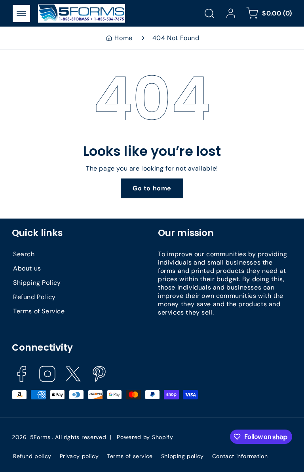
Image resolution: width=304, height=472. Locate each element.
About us (27, 268)
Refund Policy (34, 297)
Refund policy (32, 456)
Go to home (152, 188)
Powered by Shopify (145, 437)
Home (123, 38)
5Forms (40, 437)
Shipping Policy (37, 282)
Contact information (240, 456)
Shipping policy (182, 456)
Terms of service (130, 456)
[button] (21, 13)
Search (24, 254)
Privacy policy (79, 456)
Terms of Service (39, 311)
